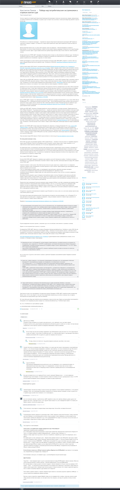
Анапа (95, 111)
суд (42, 306)
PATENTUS (89, 108)
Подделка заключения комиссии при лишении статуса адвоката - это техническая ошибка (91, 87)
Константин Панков (28, 10)
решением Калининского (62, 120)
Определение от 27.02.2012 (42, 96)
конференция (87, 136)
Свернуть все (24, 316)
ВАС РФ (96, 116)
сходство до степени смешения (91, 163)
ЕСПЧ (93, 128)
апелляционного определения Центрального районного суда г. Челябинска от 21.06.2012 (44, 201)
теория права (88, 165)
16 (86, 58)
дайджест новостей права (91, 121)
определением (60, 82)
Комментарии (85, 12)
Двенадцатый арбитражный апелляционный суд (91, 124)
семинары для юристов (93, 155)
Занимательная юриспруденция (92, 197)
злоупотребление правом (25, 306)
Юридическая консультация (91, 183)
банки (95, 114)
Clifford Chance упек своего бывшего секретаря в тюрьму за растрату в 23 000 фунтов (90, 57)
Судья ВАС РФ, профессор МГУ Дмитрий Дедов (92, 208)
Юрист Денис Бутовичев (86, 17)
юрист (89, 171)
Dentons (95, 106)
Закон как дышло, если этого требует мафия (91, 34)
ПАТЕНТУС (91, 147)
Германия (93, 118)
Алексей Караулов (85, 50)
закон (96, 128)
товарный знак (88, 167)
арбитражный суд (90, 114)
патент (86, 147)
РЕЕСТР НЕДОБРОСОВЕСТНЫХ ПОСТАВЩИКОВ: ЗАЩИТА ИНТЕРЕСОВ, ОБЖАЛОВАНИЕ (90, 82)
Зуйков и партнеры (91, 131)
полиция (96, 147)
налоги (95, 137)
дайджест (96, 119)
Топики (90, 12)
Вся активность (85, 95)
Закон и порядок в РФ (90, 190)
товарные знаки (94, 165)
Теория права (89, 201)
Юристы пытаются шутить (91, 193)
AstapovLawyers (88, 106)
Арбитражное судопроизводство (93, 186)
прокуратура (89, 150)
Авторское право (89, 212)
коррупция (94, 136)
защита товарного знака (89, 129)
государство (91, 119)
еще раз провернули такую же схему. (66, 136)
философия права (92, 168)
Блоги (84, 178)
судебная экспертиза (89, 162)
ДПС (88, 128)
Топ (83, 180)
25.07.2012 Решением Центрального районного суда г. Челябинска (34, 236)
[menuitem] (42, 6)
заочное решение (65, 130)
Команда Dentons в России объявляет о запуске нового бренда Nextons (90, 19)
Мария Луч (25, 328)
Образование (89, 204)
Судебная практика (92, 160)
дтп (90, 128)
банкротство (87, 116)
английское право (88, 113)
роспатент (86, 155)
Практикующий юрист (26, 15)
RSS (89, 95)
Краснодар (87, 137)
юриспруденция (94, 170)
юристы (93, 171)
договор (85, 128)
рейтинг (94, 150)
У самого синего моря (86, 32)
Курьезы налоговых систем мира (88, 29)
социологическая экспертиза (91, 157)
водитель (88, 118)
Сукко (96, 162)
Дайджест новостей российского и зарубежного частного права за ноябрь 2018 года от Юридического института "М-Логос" (91, 92)
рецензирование (87, 152)
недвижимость (88, 139)
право (85, 149)
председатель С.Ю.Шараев (93, 149)
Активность (86, 10)
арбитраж (95, 113)
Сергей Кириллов (26, 395)
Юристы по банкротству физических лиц (90, 22)
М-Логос (92, 137)
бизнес (92, 116)
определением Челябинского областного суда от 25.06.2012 (53, 104)
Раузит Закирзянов (85, 28)
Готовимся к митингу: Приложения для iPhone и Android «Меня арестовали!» (89, 70)
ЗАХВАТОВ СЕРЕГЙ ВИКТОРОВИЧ (29, 404)
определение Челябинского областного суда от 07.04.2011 (37, 67)
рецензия (96, 153)
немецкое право (89, 144)
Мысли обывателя (89, 215)
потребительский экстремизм (36, 306)
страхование (87, 158)
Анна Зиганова (26, 359)
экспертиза (87, 170)
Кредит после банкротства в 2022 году (89, 15)
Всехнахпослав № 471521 (30, 337)
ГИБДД (86, 119)
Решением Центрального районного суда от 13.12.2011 (31, 92)
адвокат (91, 111)
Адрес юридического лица (87, 38)
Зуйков (96, 129)
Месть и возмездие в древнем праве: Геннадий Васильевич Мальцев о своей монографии (90, 78)
